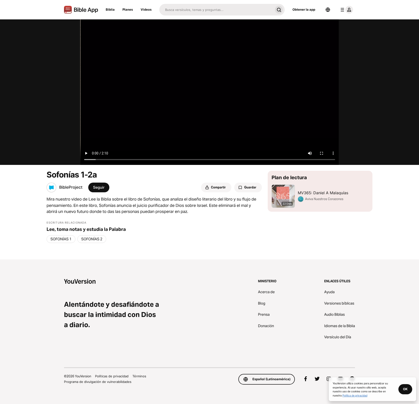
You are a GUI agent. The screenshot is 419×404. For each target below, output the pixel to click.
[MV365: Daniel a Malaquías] (320, 191)
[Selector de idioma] (328, 10)
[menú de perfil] (346, 10)
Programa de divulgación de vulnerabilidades (97, 382)
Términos (139, 376)
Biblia (110, 9)
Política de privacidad (354, 395)
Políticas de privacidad (112, 376)
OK (405, 389)
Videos (146, 9)
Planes (127, 9)
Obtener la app (303, 9)
